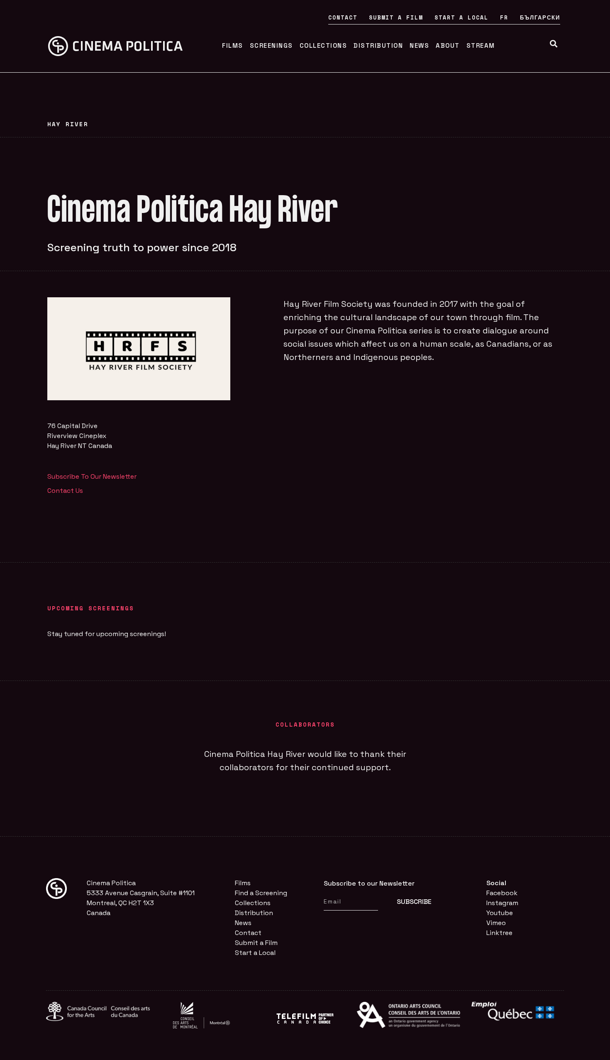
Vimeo (496, 922)
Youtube (499, 912)
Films (232, 45)
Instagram (502, 902)
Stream (480, 45)
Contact (342, 17)
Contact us (65, 490)
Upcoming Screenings (90, 608)
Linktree (499, 932)
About (448, 45)
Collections (323, 45)
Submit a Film (396, 17)
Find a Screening (261, 893)
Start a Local (461, 17)
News (419, 45)
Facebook (501, 893)
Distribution (378, 45)
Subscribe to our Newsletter (92, 476)
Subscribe (414, 901)
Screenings (271, 45)
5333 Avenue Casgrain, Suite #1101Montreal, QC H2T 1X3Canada (141, 903)
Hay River (67, 124)
